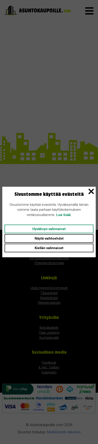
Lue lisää (63, 215)
